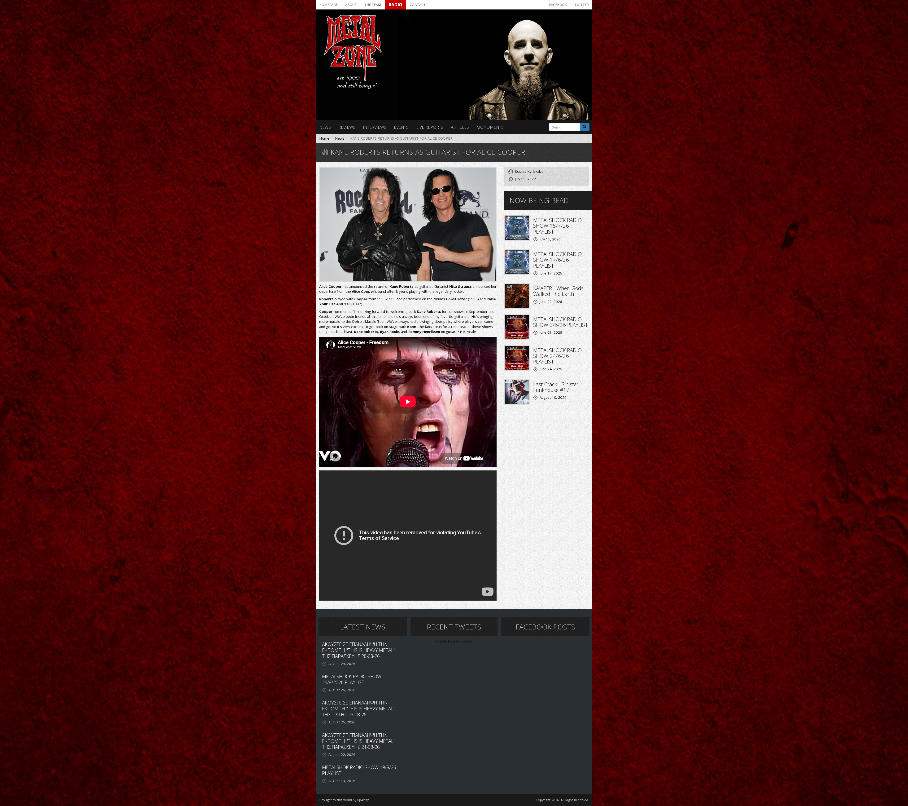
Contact (418, 4)
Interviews (374, 127)
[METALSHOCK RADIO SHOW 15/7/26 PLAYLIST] (517, 227)
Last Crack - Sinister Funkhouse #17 (555, 387)
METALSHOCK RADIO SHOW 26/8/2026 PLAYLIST (351, 679)
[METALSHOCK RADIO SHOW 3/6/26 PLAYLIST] (517, 326)
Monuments (490, 127)
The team (372, 4)
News (325, 127)
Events (401, 127)
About (351, 4)
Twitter (581, 4)
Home (324, 138)
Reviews (346, 127)
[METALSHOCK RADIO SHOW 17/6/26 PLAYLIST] (517, 261)
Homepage (328, 4)
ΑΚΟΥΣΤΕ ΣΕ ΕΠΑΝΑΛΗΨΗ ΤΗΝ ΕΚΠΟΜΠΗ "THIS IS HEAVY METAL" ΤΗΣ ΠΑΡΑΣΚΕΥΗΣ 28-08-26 (358, 650)
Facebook (558, 4)
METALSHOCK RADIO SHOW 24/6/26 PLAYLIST (557, 355)
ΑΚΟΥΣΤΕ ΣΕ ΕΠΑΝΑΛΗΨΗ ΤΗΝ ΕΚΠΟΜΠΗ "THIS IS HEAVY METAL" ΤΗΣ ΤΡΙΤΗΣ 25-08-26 (358, 709)
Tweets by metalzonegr (454, 641)
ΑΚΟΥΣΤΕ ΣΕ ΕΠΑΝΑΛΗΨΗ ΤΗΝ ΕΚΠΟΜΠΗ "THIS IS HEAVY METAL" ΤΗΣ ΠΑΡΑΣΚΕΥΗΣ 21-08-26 (358, 741)
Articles (460, 127)
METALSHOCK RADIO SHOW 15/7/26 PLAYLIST (557, 225)
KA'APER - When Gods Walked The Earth (558, 290)
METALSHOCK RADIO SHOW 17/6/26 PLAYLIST (557, 259)
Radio (395, 4)
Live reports (429, 127)
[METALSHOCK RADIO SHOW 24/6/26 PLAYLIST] (517, 357)
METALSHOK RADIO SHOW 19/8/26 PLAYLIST (359, 770)
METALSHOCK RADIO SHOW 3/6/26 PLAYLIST (560, 321)
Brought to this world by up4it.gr (344, 800)
